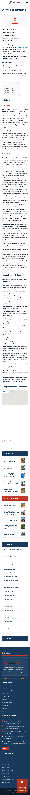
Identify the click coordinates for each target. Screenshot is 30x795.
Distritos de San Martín (9, 625)
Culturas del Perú (6, 773)
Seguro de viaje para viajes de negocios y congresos (11, 460)
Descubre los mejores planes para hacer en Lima (11, 533)
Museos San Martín (8, 584)
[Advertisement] (15, 422)
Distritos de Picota (8, 617)
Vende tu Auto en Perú (7, 702)
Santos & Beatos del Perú (8, 779)
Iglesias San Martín (8, 573)
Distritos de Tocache (8, 628)
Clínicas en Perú (5, 693)
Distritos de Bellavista (8, 595)
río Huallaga (6, 322)
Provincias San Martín (8, 591)
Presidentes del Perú (7, 776)
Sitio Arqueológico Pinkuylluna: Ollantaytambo (10, 490)
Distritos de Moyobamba (9, 614)
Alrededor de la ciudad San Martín (12, 549)
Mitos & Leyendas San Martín (10, 587)
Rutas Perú (4, 699)
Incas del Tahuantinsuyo (7, 770)
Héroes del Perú (5, 767)
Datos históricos (9, 88)
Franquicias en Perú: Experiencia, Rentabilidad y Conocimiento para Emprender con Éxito (10, 476)
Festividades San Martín (9, 569)
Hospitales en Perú (6, 696)
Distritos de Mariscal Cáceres (10, 610)
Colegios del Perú (6, 705)
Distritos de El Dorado (9, 599)
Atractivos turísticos (9, 90)
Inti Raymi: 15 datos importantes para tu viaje (10, 519)
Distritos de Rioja (7, 621)
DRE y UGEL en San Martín (10, 561)
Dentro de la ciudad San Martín (11, 553)
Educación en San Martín (9, 556)
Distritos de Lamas (8, 606)
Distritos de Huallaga (8, 603)
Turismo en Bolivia (6, 711)
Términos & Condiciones (7, 678)
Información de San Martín (10, 576)
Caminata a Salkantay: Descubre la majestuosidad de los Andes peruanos (11, 512)
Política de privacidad (19, 678)
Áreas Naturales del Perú (8, 691)
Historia (6, 85)
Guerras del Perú (6, 764)
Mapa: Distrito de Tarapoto (8, 93)
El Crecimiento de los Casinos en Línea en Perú (11, 467)
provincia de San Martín (22, 47)
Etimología (7, 86)
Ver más (5, 748)
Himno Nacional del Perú (7, 759)
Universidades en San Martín (10, 564)
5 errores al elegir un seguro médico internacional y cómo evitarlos (11, 483)
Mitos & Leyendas (6, 782)
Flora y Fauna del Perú (7, 688)
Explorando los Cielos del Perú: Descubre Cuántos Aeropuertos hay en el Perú (10, 505)
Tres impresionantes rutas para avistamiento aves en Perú (10, 527)
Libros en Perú (5, 708)
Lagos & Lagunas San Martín (10, 580)
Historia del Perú (6, 761)
